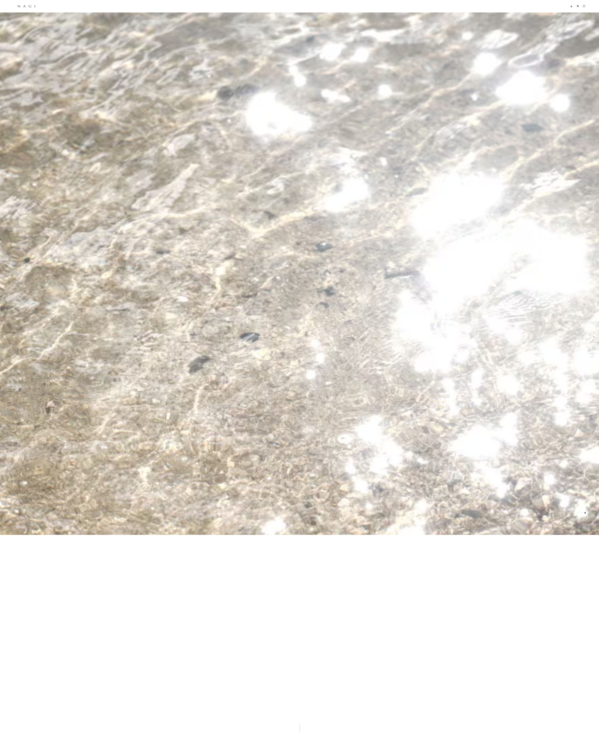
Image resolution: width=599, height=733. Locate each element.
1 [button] (577, 703)
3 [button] (585, 703)
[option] (299, 366)
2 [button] (581, 703)
